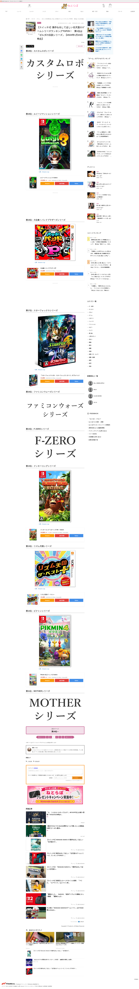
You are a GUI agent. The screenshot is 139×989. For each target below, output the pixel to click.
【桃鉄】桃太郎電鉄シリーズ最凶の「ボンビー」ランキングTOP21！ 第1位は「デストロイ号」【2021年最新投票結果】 (104, 97)
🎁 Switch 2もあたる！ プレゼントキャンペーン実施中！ (11, 1)
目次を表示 (80, 46)
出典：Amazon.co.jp (44, 172)
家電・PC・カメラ (93, 354)
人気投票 (30, 761)
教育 (90, 360)
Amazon (47, 183)
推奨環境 (50, 986)
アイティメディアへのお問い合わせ (97, 431)
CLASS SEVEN (98, 396)
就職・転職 (92, 357)
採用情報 (45, 986)
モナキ (95, 402)
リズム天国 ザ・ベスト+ (47, 594)
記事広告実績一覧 (92, 440)
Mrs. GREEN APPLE (99, 383)
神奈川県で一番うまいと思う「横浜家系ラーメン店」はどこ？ (104, 218)
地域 (69, 11)
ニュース (19, 11)
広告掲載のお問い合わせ (94, 436)
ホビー (90, 327)
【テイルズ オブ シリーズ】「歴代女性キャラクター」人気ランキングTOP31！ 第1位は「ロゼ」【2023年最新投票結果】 (104, 146)
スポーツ (91, 318)
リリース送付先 (92, 433)
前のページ (41, 737)
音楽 (90, 366)
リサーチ (120, 11)
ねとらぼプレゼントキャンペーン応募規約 (98, 424)
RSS (36, 986)
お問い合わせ (21, 986)
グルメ (56, 11)
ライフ (90, 330)
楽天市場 (61, 183)
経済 (90, 363)
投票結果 (37, 761)
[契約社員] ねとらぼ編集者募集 (95, 427)
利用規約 (136, 979)
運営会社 (40, 986)
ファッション (92, 324)
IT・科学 (91, 306)
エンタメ (32, 11)
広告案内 (15, 986)
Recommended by (74, 921)
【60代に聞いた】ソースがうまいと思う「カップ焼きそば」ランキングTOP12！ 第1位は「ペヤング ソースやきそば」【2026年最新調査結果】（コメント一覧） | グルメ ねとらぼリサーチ (101, 279)
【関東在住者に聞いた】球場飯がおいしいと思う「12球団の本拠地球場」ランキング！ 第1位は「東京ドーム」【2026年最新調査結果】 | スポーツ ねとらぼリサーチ (100, 244)
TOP (6, 11)
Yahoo (76, 183)
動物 (107, 11)
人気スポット (92, 336)
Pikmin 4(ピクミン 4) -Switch (48, 674)
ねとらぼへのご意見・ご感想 (95, 422)
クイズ (44, 11)
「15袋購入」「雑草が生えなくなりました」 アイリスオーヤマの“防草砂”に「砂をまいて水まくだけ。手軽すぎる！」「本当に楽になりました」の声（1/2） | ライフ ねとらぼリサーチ (100, 290)
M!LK (95, 389)
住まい (82, 11)
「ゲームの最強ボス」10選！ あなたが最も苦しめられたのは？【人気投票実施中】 (104, 134)
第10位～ (55, 731)
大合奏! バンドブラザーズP (48, 268)
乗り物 (90, 333)
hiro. (83, 42)
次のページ (69, 737)
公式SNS (10, 986)
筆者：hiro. (35, 747)
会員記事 (133, 11)
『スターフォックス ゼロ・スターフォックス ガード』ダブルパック (60, 375)
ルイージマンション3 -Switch (49, 177)
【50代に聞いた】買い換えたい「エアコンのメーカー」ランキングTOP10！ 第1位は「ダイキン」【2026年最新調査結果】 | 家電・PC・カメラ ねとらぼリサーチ (100, 267)
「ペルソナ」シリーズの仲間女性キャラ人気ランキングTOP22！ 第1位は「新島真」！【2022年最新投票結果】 (104, 107)
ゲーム (39, 23)
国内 (90, 345)
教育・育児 (94, 11)
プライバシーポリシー (30, 986)
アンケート (91, 167)
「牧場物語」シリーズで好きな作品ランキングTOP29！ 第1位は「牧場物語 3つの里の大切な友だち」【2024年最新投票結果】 (104, 87)
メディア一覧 (5, 986)
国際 (90, 348)
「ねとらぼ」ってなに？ (94, 418)
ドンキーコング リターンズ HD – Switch (52, 529)
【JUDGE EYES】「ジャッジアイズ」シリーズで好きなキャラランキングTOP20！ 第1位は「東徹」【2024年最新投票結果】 (104, 156)
